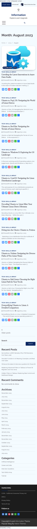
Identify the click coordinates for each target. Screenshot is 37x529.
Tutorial (4, 476)
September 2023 (7, 446)
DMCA (3, 497)
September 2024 (7, 404)
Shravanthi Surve (8, 80)
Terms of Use (6, 504)
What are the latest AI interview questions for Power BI (18, 364)
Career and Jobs (7, 465)
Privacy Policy (6, 500)
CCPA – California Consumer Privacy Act (14, 493)
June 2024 (5, 414)
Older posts (6, 333)
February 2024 (6, 428)
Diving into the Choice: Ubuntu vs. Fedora (18, 230)
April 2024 (5, 421)
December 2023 (7, 435)
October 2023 (6, 442)
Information (18, 14)
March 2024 (5, 425)
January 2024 (6, 432)
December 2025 (7, 393)
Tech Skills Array (9, 72)
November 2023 (7, 439)
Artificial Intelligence (8, 462)
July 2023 (4, 453)
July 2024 (4, 411)
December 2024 (7, 400)
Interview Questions (8, 469)
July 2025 (4, 396)
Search (4, 341)
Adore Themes (20, 524)
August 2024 (5, 407)
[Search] (24, 22)
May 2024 (4, 418)
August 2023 (5, 449)
